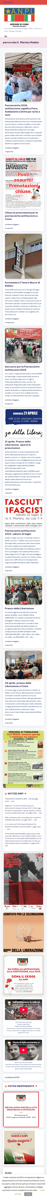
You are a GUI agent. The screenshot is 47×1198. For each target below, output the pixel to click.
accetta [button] (28, 1194)
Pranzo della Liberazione (19, 608)
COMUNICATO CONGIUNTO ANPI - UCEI (18, 799)
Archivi (8, 1173)
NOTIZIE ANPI (15, 793)
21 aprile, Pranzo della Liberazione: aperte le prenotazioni (18, 444)
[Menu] (5, 36)
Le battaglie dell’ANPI (12, 1077)
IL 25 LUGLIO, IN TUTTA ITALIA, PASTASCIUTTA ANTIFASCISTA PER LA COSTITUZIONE (20, 825)
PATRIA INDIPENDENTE (21, 1086)
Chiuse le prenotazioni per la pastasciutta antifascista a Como (21, 215)
